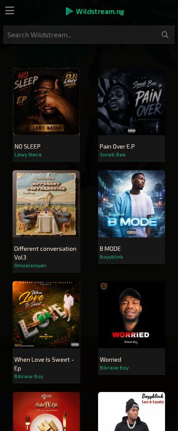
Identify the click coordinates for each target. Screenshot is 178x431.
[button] (94, 11)
